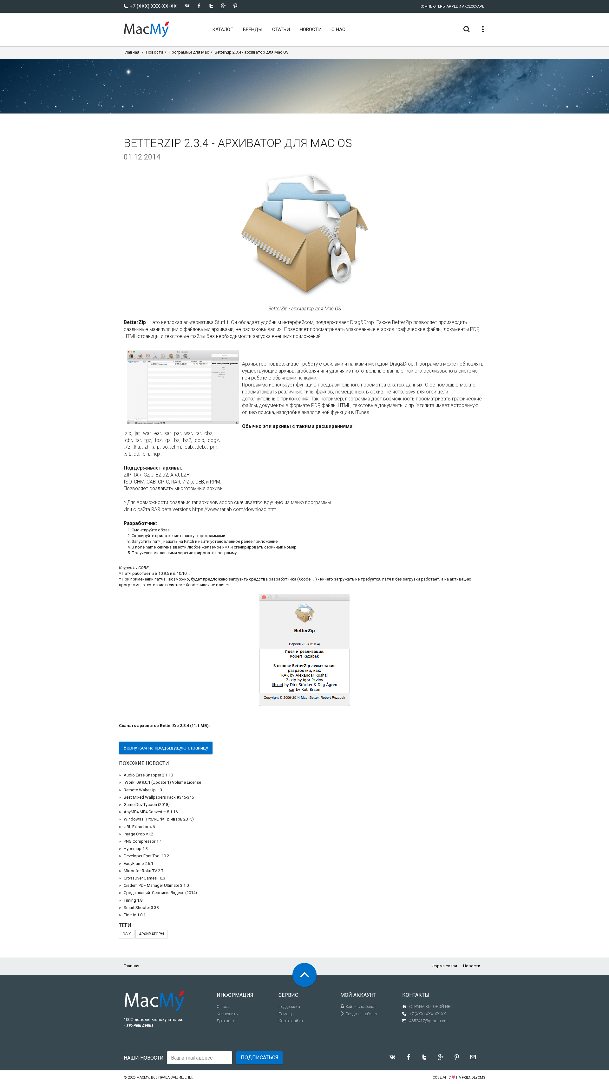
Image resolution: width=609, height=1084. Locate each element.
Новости (154, 52)
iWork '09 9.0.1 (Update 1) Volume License (162, 782)
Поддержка (289, 1006)
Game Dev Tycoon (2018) (147, 804)
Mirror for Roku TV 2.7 (143, 870)
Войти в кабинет (360, 1006)
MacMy (142, 1077)
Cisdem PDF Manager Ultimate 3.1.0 (156, 885)
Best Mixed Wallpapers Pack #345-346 (159, 797)
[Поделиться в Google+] (223, 5)
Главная (131, 52)
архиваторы (151, 934)
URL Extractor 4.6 (139, 826)
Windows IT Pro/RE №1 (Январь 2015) (159, 819)
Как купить (227, 1013)
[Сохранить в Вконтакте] (187, 5)
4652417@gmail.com (428, 1020)
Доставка (226, 1020)
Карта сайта (290, 1020)
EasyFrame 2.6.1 (138, 863)
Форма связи (444, 966)
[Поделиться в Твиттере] (211, 5)
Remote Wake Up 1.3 (143, 790)
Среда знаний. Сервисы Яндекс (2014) (160, 892)
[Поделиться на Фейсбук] (199, 5)
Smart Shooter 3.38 (141, 907)
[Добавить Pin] (235, 5)
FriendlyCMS (473, 1077)
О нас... (223, 1006)
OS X (126, 934)
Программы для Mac (189, 52)
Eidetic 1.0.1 (135, 914)
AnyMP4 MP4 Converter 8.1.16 (151, 811)
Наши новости (144, 1058)
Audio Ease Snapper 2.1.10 (148, 775)
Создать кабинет (361, 1013)
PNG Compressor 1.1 (143, 841)
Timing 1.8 (133, 900)
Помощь (286, 1013)
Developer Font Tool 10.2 (146, 856)
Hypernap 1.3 (136, 848)
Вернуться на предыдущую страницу (165, 748)
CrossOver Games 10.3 (144, 878)
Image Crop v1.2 (138, 834)
